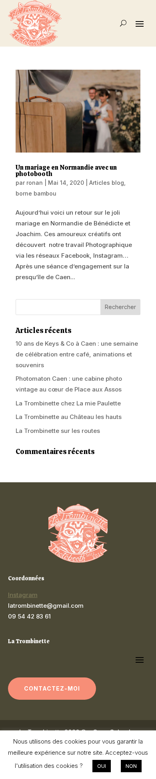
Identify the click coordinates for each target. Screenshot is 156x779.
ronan (34, 182)
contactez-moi (52, 688)
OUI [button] (101, 766)
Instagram (23, 595)
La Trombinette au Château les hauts (69, 417)
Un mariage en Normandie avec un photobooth (66, 170)
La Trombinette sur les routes (58, 431)
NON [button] (131, 766)
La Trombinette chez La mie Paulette (68, 403)
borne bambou (36, 193)
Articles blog (106, 182)
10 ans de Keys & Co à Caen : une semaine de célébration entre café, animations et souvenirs (77, 354)
